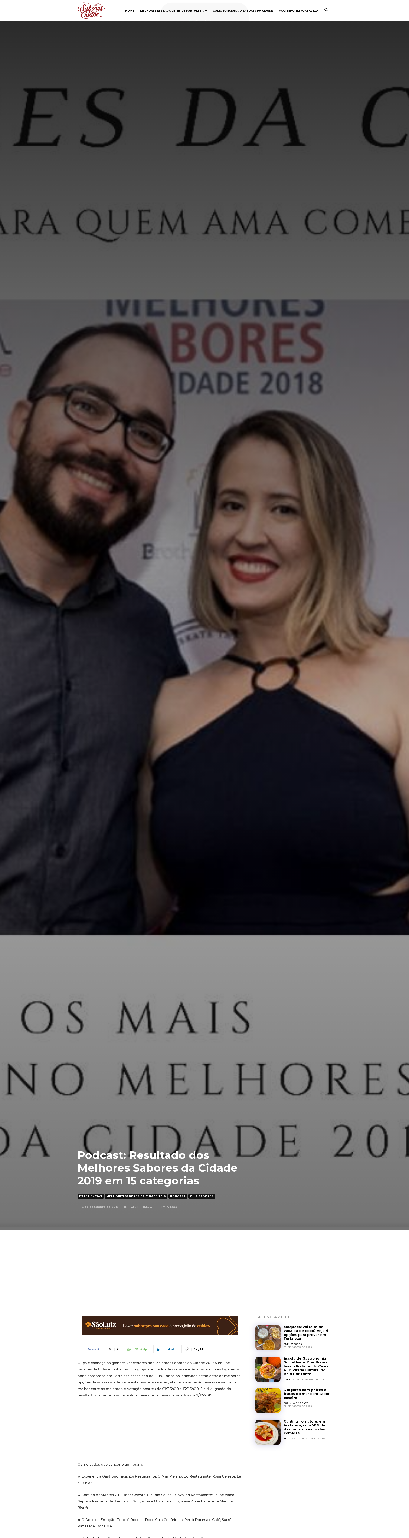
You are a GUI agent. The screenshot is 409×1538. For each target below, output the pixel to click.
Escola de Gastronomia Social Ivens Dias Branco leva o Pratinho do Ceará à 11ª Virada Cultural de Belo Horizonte (306, 1366)
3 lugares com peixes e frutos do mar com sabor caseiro (307, 1394)
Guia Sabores (201, 1196)
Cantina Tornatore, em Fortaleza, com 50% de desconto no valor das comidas (304, 1427)
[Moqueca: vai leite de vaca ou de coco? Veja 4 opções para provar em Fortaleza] (268, 1337)
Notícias (289, 1438)
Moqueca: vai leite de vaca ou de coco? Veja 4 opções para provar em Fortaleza (306, 1333)
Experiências (90, 1196)
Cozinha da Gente (296, 1403)
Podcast (178, 1196)
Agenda (289, 1379)
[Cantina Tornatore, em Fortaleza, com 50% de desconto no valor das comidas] (268, 1432)
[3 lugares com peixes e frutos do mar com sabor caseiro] (268, 1400)
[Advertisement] (204, 1262)
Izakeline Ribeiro (141, 1207)
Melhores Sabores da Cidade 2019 (136, 1196)
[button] (326, 10)
